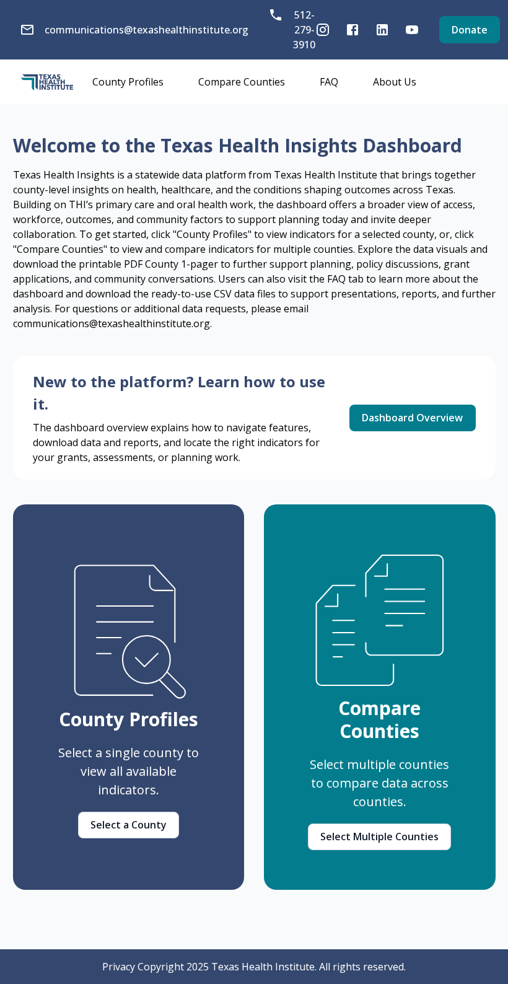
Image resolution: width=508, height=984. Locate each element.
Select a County (128, 825)
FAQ (329, 82)
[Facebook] (352, 29)
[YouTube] (412, 29)
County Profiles (128, 82)
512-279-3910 (304, 29)
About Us (394, 82)
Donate (470, 30)
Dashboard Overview (412, 417)
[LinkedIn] (382, 29)
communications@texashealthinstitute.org (146, 30)
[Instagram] (322, 29)
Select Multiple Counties (379, 836)
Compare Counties (241, 82)
